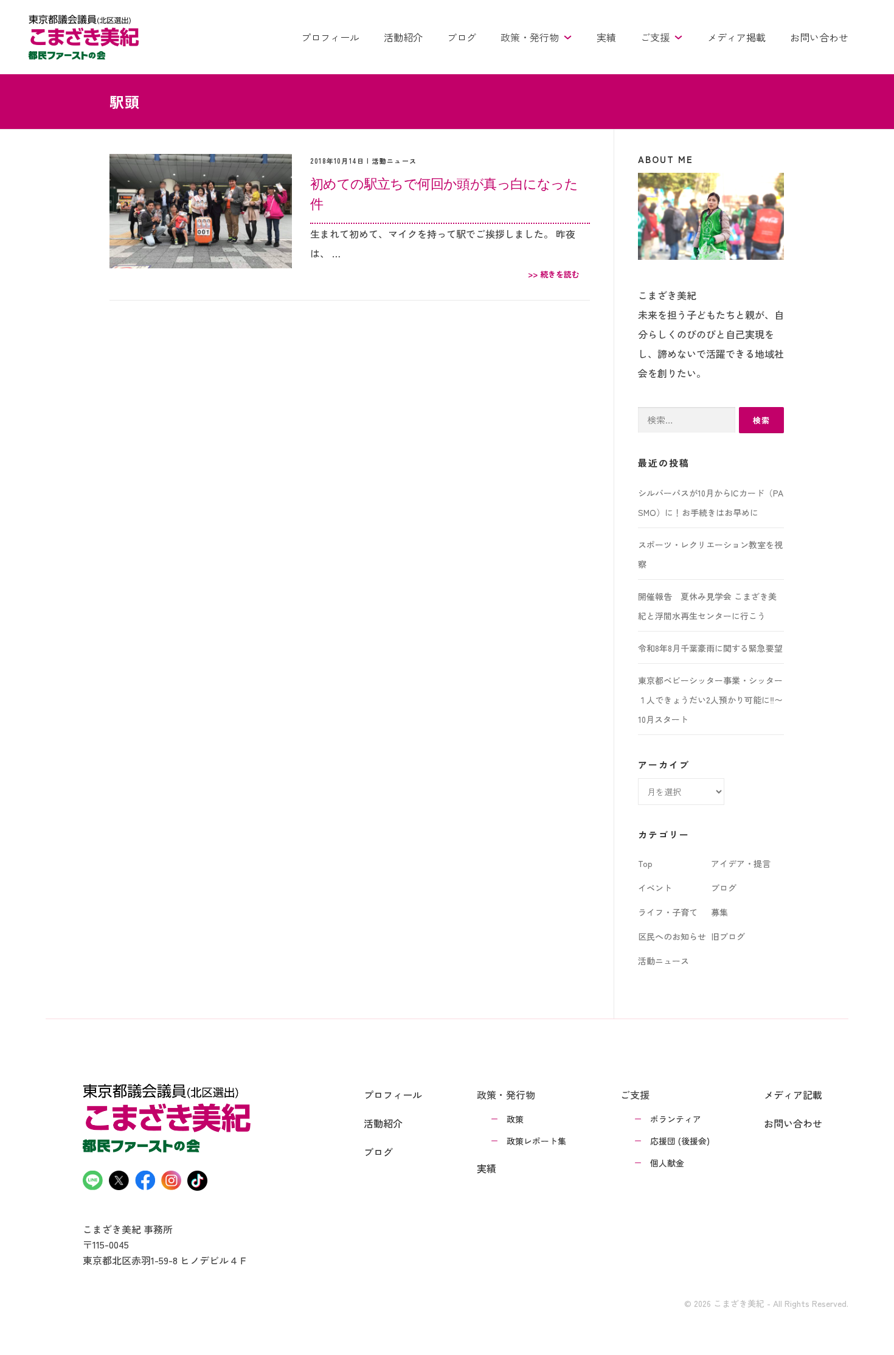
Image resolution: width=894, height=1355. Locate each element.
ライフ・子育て (668, 912)
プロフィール (330, 37)
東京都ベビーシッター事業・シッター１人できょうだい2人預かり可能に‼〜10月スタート (710, 699)
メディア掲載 (736, 37)
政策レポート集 (536, 1141)
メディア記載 (793, 1094)
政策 (515, 1119)
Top (645, 863)
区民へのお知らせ (672, 936)
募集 (719, 912)
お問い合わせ (819, 37)
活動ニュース (394, 160)
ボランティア (675, 1119)
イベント (655, 888)
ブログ (461, 37)
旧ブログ (728, 936)
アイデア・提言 (741, 863)
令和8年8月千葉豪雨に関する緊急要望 (710, 648)
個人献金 (667, 1163)
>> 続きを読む (554, 274)
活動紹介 (403, 37)
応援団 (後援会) (680, 1141)
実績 (606, 37)
